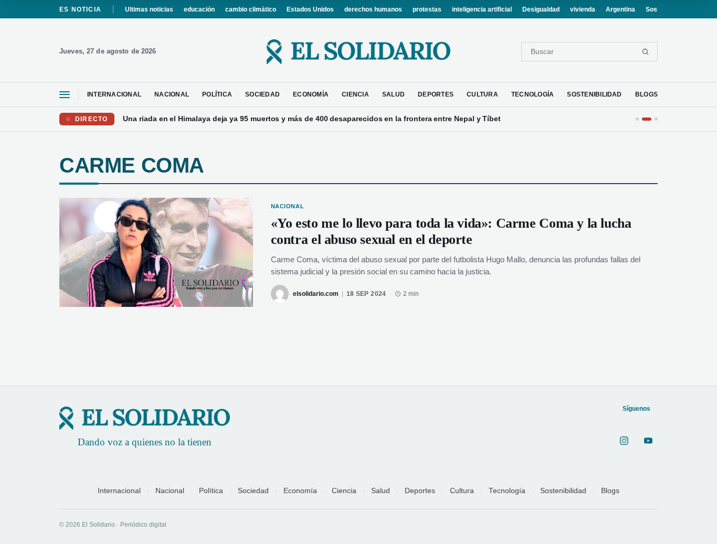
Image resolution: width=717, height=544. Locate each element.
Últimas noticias (149, 9)
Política (211, 491)
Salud (380, 491)
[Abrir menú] (64, 94)
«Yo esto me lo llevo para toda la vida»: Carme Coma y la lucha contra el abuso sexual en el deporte (451, 231)
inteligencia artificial (482, 9)
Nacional (169, 491)
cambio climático (250, 9)
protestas (427, 9)
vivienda (582, 9)
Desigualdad (541, 9)
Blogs (610, 491)
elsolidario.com (316, 293)
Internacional (119, 491)
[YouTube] (648, 440)
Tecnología (507, 491)
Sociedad (253, 491)
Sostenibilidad (563, 491)
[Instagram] (624, 440)
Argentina (620, 9)
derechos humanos (373, 9)
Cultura (462, 491)
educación (199, 9)
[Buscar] (645, 52)
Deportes (420, 491)
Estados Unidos (310, 9)
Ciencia (344, 491)
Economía (300, 491)
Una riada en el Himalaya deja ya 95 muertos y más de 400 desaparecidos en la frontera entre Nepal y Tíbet (312, 119)
